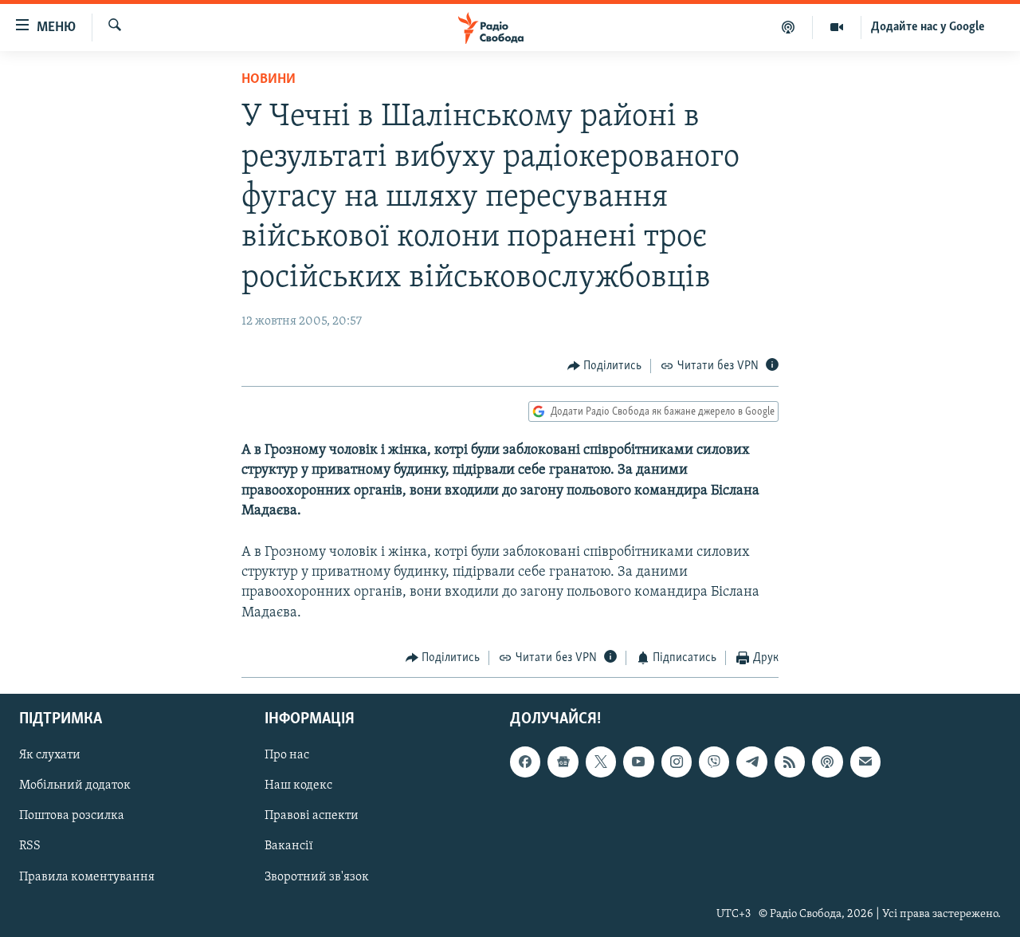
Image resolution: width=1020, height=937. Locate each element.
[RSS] (790, 762)
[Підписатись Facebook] (525, 762)
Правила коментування (87, 877)
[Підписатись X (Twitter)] (601, 762)
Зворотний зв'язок (317, 877)
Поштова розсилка (71, 816)
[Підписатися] (865, 762)
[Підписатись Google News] (562, 762)
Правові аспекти (312, 816)
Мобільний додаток (75, 786)
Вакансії (289, 847)
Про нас (287, 756)
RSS (30, 847)
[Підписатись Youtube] (638, 762)
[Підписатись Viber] (714, 762)
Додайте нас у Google (928, 27)
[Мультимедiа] (837, 27)
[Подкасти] (788, 27)
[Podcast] (827, 762)
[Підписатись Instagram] (676, 762)
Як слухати (49, 756)
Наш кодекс (298, 786)
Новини (268, 80)
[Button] (604, 366)
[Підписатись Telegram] (751, 762)
